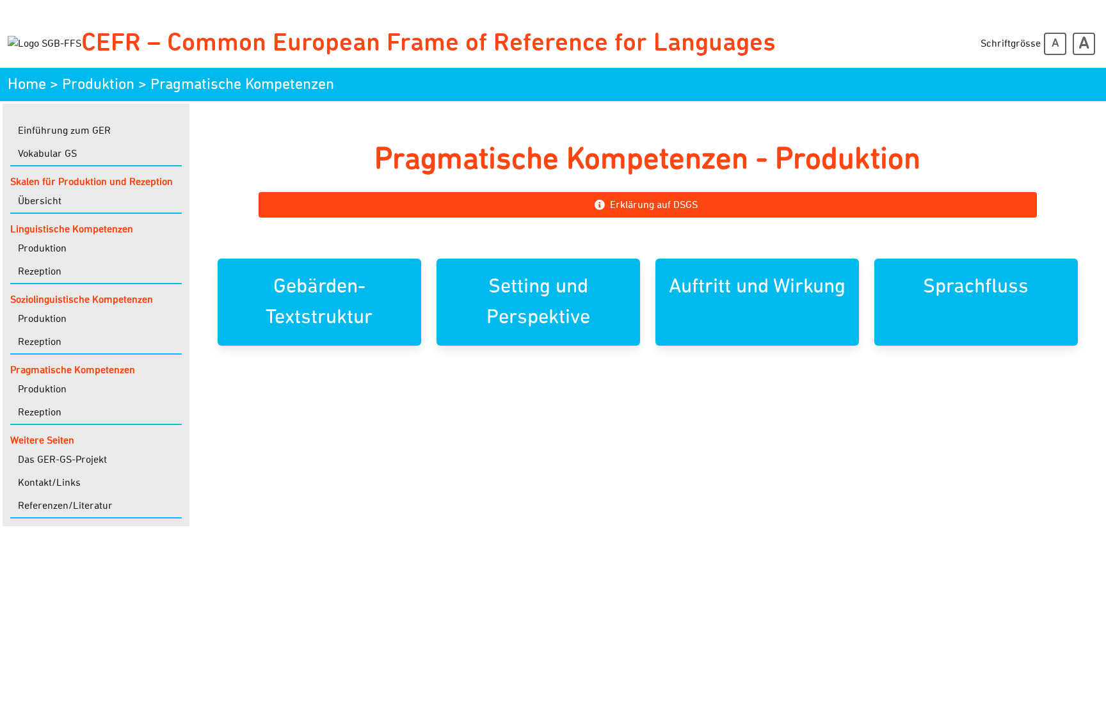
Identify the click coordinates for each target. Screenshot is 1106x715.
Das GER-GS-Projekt (62, 459)
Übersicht (39, 201)
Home (27, 84)
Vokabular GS (47, 154)
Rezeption (39, 271)
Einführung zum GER (64, 130)
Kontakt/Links (49, 483)
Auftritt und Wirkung (757, 287)
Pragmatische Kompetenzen (242, 84)
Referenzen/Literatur (65, 506)
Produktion (98, 84)
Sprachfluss (976, 287)
